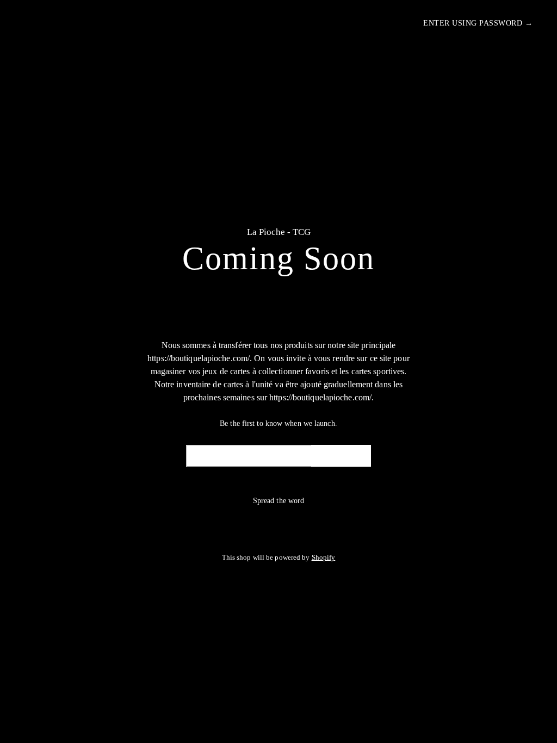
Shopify (324, 557)
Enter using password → (478, 23)
